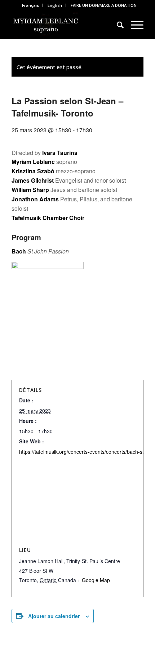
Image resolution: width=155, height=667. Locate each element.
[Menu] (133, 24)
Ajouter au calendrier (54, 616)
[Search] (117, 24)
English (55, 5)
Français (30, 5)
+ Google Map (94, 580)
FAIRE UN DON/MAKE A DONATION (104, 5)
